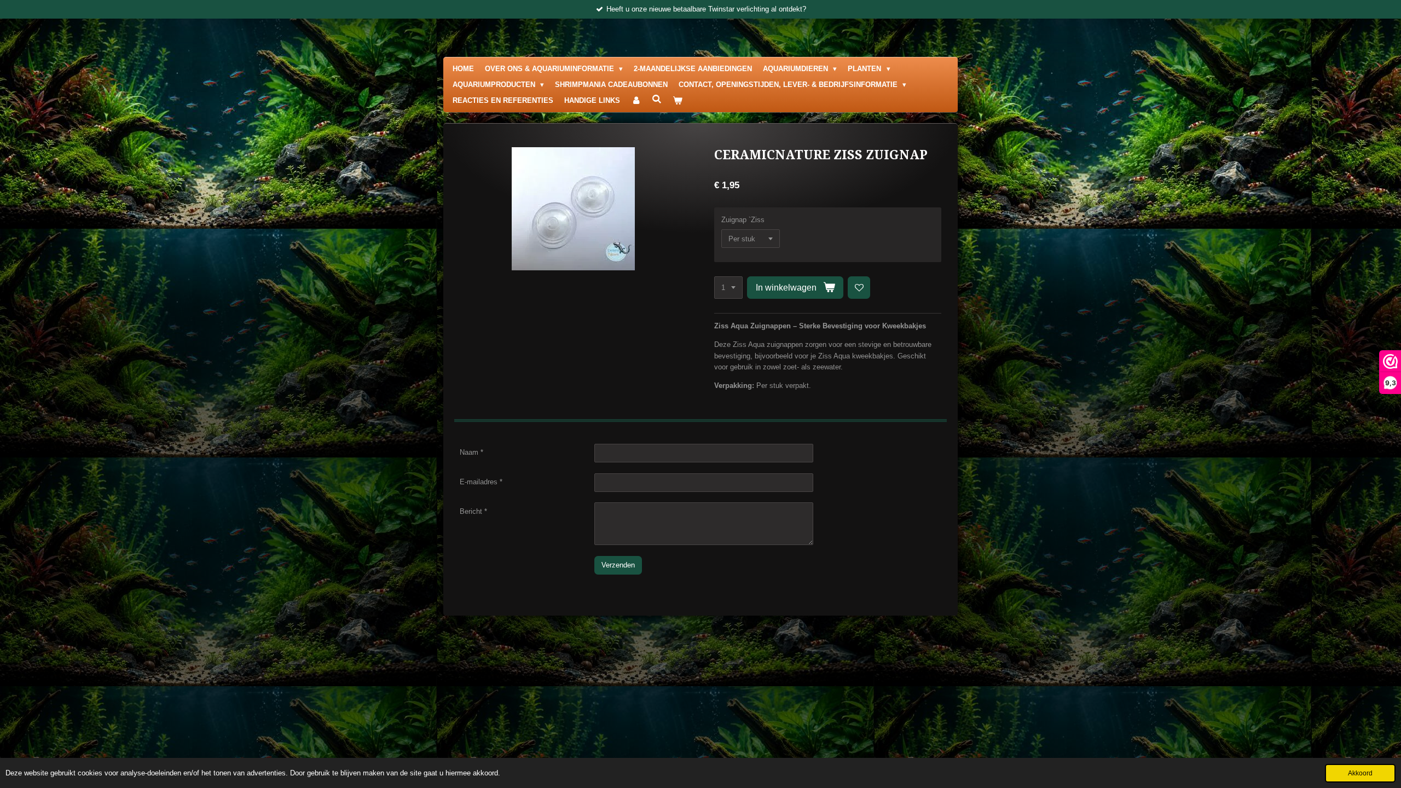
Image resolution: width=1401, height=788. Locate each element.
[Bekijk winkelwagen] (677, 101)
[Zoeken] (656, 99)
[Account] (636, 101)
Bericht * (473, 511)
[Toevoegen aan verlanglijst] (859, 287)
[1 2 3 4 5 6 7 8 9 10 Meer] (728, 287)
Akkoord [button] (1360, 773)
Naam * (471, 452)
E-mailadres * (481, 482)
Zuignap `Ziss (743, 220)
